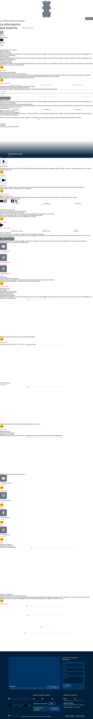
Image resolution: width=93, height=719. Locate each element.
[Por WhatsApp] (1, 283)
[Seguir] (1, 505)
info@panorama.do (68, 700)
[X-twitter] (16, 201)
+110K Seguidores (5, 251)
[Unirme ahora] (1, 339)
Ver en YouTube (4, 194)
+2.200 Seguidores (5, 273)
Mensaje (64, 676)
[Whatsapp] (29, 705)
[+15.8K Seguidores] (3, 257)
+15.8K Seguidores (5, 262)
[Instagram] (5, 201)
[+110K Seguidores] (3, 246)
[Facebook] (12, 201)
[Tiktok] (17, 705)
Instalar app (3, 384)
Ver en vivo (3, 222)
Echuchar (2, 175)
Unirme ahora (4, 342)
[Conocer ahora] (1, 601)
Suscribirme (3, 429)
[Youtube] (1, 201)
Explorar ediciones (5, 83)
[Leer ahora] (1, 67)
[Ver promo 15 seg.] (1, 225)
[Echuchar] (1, 172)
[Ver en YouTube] (1, 191)
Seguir (2, 508)
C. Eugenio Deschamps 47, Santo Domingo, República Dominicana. (27, 688)
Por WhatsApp (4, 286)
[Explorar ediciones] (1, 80)
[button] (1, 85)
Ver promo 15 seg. (5, 228)
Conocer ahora (4, 604)
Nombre (64, 663)
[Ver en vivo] (1, 219)
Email (64, 667)
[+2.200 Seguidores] (3, 268)
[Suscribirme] (1, 426)
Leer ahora (3, 70)
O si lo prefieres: (2, 93)
